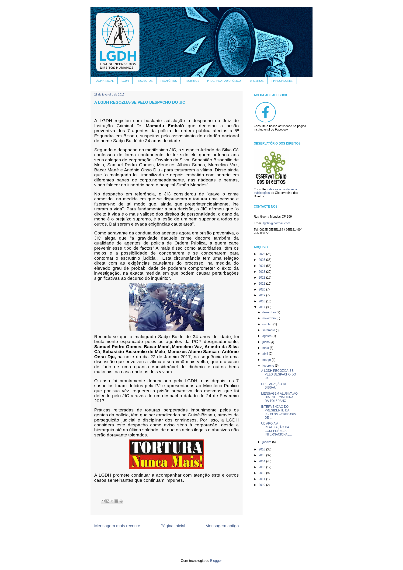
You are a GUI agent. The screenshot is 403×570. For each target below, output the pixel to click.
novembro (269, 318)
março (267, 359)
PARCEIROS (256, 80)
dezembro (269, 312)
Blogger (216, 561)
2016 (262, 449)
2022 (262, 277)
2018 (262, 301)
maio (266, 348)
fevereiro (268, 365)
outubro (267, 324)
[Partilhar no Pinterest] (121, 501)
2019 (262, 295)
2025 (262, 260)
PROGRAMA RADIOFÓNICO (224, 80)
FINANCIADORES (281, 80)
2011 (262, 479)
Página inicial (172, 526)
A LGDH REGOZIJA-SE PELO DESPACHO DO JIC (278, 374)
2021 (262, 283)
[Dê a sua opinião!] (107, 501)
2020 (262, 289)
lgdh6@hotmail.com (276, 223)
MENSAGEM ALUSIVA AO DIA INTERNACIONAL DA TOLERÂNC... (279, 397)
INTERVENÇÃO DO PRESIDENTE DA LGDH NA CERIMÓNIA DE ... (278, 412)
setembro (269, 330)
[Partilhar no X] (112, 501)
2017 (262, 307)
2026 (262, 254)
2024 (262, 266)
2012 (262, 473)
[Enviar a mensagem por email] (103, 501)
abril (265, 353)
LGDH (125, 80)
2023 (262, 271)
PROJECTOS (145, 80)
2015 (262, 455)
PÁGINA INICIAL (104, 80)
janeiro (267, 442)
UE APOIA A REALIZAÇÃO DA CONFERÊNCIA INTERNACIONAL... (276, 429)
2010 (262, 485)
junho (266, 342)
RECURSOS (192, 80)
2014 (262, 461)
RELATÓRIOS (168, 80)
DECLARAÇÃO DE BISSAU (274, 385)
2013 (262, 467)
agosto (267, 336)
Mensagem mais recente (117, 526)
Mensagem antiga (222, 526)
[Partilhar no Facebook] (116, 501)
